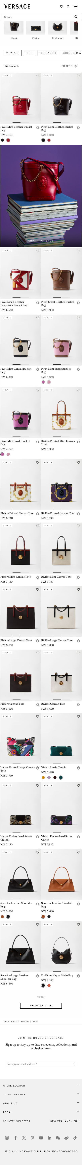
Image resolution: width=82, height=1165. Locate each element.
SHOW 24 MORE (41, 1005)
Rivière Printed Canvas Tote (16, 513)
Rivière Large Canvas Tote (16, 640)
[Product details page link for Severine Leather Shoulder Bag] (20, 874)
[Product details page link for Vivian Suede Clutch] (61, 738)
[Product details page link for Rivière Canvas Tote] (20, 675)
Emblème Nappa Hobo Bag (57, 975)
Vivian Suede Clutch (53, 767)
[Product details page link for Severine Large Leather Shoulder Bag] (20, 946)
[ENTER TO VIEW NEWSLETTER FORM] (73, 1064)
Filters (67, 66)
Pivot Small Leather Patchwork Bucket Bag (13, 303)
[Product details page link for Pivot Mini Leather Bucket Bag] (20, 98)
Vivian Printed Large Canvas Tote (17, 769)
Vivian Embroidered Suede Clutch (16, 838)
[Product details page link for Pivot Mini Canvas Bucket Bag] (20, 340)
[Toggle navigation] (75, 6)
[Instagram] (7, 1137)
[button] (68, 6)
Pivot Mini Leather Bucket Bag (16, 128)
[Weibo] (66, 1137)
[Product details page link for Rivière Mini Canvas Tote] (20, 548)
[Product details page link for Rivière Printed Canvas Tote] (20, 484)
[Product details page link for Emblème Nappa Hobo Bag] (61, 946)
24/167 (41, 997)
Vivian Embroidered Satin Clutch (56, 838)
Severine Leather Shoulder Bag (16, 904)
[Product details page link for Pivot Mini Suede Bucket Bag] (61, 340)
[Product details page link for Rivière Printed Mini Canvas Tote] (61, 412)
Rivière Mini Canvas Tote (15, 576)
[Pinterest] (32, 1137)
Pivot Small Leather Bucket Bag (57, 303)
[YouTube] (41, 1137)
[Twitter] (24, 1137)
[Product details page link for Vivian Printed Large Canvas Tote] (20, 738)
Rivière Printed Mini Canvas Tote (58, 442)
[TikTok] (75, 1137)
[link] (10, 1021)
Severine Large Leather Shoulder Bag (14, 977)
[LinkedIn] (49, 1137)
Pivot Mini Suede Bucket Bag (56, 370)
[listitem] (13, 25)
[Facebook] (15, 1137)
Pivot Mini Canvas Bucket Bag (15, 370)
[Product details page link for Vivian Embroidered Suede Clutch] (20, 807)
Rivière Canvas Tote (12, 703)
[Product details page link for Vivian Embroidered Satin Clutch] (61, 807)
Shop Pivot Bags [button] (41, 240)
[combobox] (41, 17)
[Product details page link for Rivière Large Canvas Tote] (20, 611)
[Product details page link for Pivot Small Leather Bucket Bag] (61, 273)
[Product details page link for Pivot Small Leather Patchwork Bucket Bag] (20, 273)
